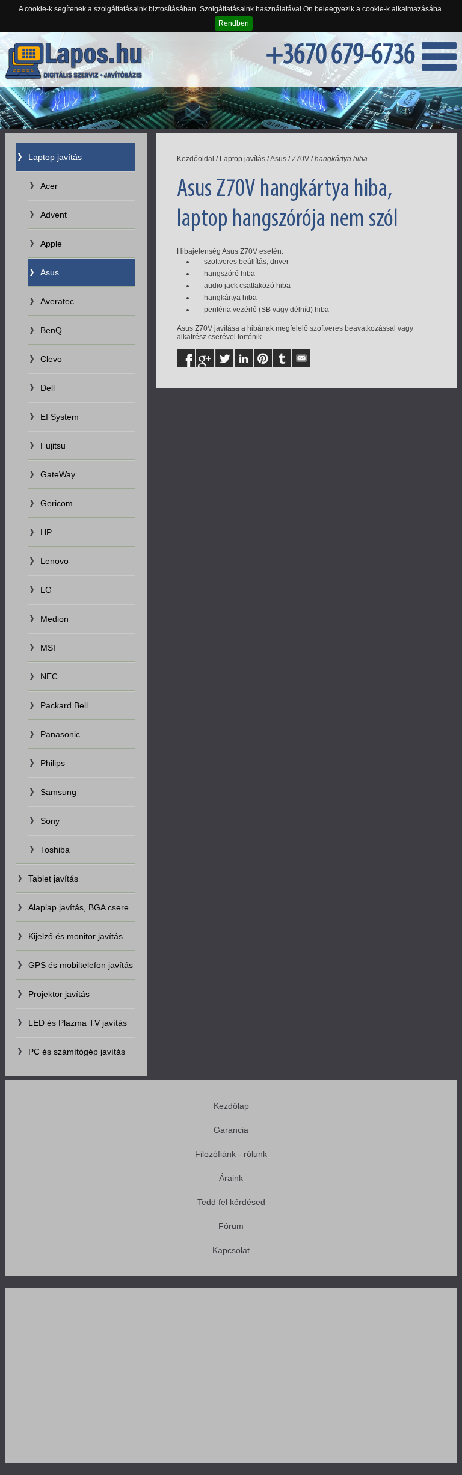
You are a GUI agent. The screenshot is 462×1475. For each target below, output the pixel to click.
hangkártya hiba (341, 159)
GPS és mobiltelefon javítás (80, 965)
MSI (47, 647)
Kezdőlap (231, 1106)
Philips (52, 763)
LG (46, 590)
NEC (49, 676)
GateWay (57, 474)
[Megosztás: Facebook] (186, 358)
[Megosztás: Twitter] (224, 358)
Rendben (233, 23)
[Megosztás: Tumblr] (282, 358)
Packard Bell (64, 705)
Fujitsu (53, 445)
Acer (49, 186)
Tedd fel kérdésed (231, 1202)
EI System (59, 417)
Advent (53, 214)
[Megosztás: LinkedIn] (244, 358)
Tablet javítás (53, 878)
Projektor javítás (59, 994)
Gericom (56, 503)
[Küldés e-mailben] (301, 358)
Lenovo (54, 561)
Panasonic (60, 734)
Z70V (300, 159)
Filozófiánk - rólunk (231, 1154)
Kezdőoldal (195, 159)
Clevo (51, 359)
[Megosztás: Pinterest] (263, 358)
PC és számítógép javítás (76, 1051)
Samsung (58, 792)
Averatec (57, 301)
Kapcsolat (231, 1250)
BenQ (51, 330)
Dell (47, 388)
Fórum (231, 1226)
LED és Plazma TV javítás (77, 1023)
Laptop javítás (55, 157)
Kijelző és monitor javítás (75, 936)
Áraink (231, 1178)
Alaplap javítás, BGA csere (78, 907)
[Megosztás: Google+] (205, 358)
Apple (51, 243)
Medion (54, 619)
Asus (49, 272)
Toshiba (55, 849)
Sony (50, 821)
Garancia (231, 1130)
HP (46, 532)
